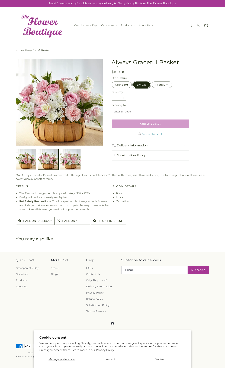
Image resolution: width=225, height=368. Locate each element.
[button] (109, 25)
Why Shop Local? (97, 280)
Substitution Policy (98, 305)
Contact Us (93, 274)
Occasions (22, 274)
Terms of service (96, 311)
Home (19, 50)
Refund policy (94, 299)
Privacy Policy (105, 350)
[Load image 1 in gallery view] (26, 159)
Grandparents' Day (27, 268)
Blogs (54, 274)
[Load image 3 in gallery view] (70, 159)
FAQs (89, 268)
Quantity (117, 92)
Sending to (124, 105)
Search (55, 268)
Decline (159, 359)
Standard (121, 84)
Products (21, 280)
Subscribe (198, 270)
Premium (161, 84)
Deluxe (141, 84)
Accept (110, 359)
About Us (21, 286)
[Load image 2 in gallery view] (48, 159)
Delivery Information (99, 286)
